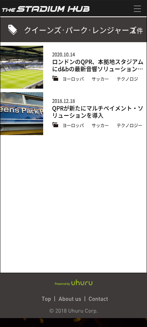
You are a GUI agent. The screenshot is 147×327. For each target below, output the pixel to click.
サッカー (101, 79)
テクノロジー (129, 125)
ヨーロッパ (73, 79)
